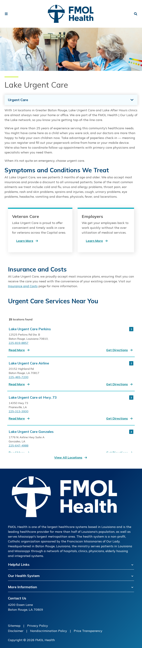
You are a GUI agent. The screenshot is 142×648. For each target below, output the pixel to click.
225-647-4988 (18, 445)
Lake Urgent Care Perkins (30, 329)
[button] (19, 350)
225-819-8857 (18, 343)
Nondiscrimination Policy (48, 631)
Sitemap (14, 626)
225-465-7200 (18, 377)
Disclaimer (15, 631)
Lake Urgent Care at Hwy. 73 (33, 397)
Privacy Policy (37, 626)
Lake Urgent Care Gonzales (31, 432)
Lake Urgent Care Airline (29, 363)
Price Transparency (88, 631)
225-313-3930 (18, 411)
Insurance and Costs (23, 286)
